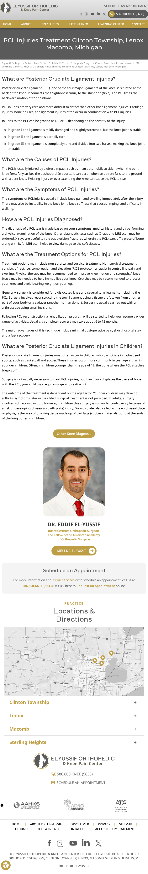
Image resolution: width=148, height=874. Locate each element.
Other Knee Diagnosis (74, 433)
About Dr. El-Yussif (46, 824)
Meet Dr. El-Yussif (71, 551)
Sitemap (125, 824)
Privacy (104, 824)
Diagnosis (38, 66)
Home (7, 24)
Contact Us (77, 829)
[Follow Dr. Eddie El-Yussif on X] (104, 14)
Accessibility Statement (115, 829)
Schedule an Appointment (126, 6)
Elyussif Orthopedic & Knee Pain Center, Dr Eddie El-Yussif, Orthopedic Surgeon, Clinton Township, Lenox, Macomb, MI (70, 63)
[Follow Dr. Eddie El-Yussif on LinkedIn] (98, 14)
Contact (138, 24)
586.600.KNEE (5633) (130, 14)
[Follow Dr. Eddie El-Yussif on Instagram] (86, 14)
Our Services (65, 580)
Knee (27, 66)
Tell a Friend (48, 829)
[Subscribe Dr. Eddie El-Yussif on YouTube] (92, 14)
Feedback (21, 829)
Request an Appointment (96, 586)
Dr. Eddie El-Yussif (74, 866)
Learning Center (11, 66)
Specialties (50, 24)
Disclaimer (80, 824)
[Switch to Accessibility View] (6, 865)
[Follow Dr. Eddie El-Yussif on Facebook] (80, 14)
